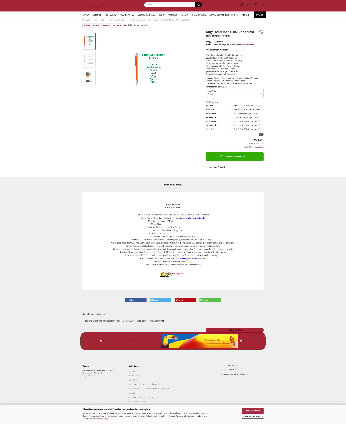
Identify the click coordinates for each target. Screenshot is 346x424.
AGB (133, 393)
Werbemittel (127, 15)
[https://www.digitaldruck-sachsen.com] (95, 5)
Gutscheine (136, 375)
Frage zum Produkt (217, 167)
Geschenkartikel (146, 15)
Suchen (260, 15)
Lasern (184, 15)
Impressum (136, 371)
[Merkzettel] (255, 4)
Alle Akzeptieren (253, 411)
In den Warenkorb (235, 156)
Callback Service (139, 402)
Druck (86, 15)
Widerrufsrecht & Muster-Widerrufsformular (150, 389)
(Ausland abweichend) (246, 44)
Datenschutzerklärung (99, 419)
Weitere (245, 15)
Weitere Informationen (253, 416)
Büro (161, 15)
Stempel (97, 15)
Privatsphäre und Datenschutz (144, 397)
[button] (248, 4)
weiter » (106, 25)
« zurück (97, 25)
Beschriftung (199, 15)
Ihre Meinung (235, 330)
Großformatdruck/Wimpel (223, 15)
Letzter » (117, 25)
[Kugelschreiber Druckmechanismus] (150, 68)
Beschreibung (173, 184)
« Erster (87, 25)
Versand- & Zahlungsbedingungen (146, 384)
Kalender (172, 15)
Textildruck (111, 15)
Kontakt (135, 380)
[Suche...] (198, 4)
